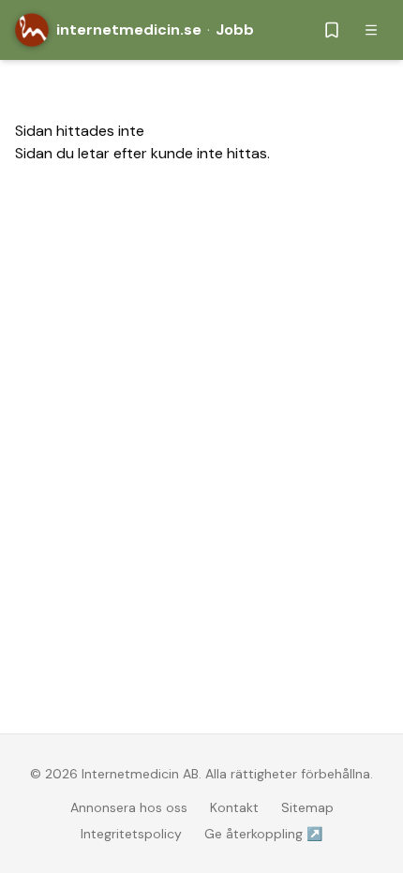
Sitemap (307, 807)
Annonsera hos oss (128, 807)
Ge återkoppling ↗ (263, 833)
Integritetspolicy (131, 833)
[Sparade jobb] (332, 30)
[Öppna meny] (371, 30)
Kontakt (234, 807)
